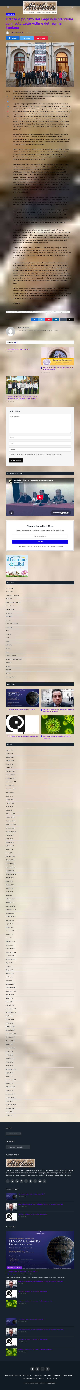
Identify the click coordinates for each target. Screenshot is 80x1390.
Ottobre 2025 (10, 785)
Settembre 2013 (11, 1069)
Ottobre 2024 (10, 828)
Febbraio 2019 (10, 1026)
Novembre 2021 (11, 952)
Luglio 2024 (9, 838)
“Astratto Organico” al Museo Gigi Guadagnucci (22, 736)
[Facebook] (8, 96)
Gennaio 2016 (10, 1058)
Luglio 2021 (9, 966)
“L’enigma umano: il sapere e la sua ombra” (21, 710)
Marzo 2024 (9, 853)
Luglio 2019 (9, 1016)
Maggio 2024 (10, 845)
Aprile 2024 (9, 849)
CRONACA (9, 599)
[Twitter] (8, 101)
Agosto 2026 (10, 750)
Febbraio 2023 (10, 899)
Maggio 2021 (10, 973)
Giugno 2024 (10, 842)
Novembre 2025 (11, 782)
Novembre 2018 (11, 1034)
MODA (8, 648)
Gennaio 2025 (10, 817)
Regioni (8, 666)
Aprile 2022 (9, 934)
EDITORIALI (9, 616)
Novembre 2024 (11, 824)
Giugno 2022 (10, 927)
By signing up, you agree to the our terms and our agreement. (41, 546)
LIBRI (7, 638)
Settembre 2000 (11, 1104)
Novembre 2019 (11, 1009)
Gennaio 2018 (10, 1041)
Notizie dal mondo (11, 655)
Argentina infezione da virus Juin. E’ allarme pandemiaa (57, 737)
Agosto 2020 (10, 994)
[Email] (8, 116)
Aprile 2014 (9, 1065)
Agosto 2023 (10, 877)
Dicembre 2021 (10, 948)
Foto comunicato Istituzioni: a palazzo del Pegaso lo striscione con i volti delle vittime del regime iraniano (38, 312)
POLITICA (8, 662)
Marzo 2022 (9, 938)
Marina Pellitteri (17, 32)
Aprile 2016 (9, 1055)
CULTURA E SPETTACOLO (13, 602)
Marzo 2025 (9, 810)
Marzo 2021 (9, 980)
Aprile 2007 (9, 1101)
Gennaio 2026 (10, 775)
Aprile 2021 (9, 977)
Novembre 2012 (11, 1080)
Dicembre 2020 (10, 987)
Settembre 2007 (11, 1097)
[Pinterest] (8, 111)
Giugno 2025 (10, 799)
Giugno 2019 (10, 1019)
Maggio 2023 (10, 888)
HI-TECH (8, 620)
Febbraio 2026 (10, 771)
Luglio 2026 (9, 753)
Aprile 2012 (9, 1083)
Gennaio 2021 (10, 984)
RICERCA (8, 670)
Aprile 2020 (9, 998)
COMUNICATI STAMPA (12, 595)
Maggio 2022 (10, 931)
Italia (7, 630)
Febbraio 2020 (10, 1005)
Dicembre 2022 (10, 906)
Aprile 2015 (9, 1062)
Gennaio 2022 (10, 945)
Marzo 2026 (9, 767)
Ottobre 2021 (10, 955)
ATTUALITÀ (9, 592)
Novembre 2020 (11, 991)
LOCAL (8, 641)
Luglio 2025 (9, 796)
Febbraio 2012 (10, 1087)
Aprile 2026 (9, 764)
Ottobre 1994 (10, 1108)
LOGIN (55, 1378)
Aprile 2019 (9, 1023)
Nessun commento (42, 32)
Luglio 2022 (9, 923)
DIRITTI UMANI (10, 609)
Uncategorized (10, 677)
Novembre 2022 (11, 909)
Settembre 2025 (11, 789)
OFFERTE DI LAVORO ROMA (14, 659)
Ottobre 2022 (10, 913)
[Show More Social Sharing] (50, 38)
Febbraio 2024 (10, 856)
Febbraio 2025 (10, 814)
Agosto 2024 (10, 835)
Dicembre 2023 (10, 863)
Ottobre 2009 (10, 1094)
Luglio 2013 (9, 1072)
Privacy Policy (52, 546)
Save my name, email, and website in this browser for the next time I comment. (37, 454)
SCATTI (8, 673)
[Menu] (8, 7)
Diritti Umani (9, 606)
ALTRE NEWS (10, 588)
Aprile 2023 (9, 892)
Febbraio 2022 (10, 941)
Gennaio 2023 (10, 902)
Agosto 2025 (10, 792)
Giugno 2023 (10, 885)
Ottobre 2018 (10, 1037)
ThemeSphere (51, 1383)
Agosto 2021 (10, 963)
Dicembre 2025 (10, 778)
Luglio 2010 (9, 1090)
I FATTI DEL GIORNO (12, 623)
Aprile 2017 (9, 1044)
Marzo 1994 (9, 1112)
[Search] (72, 7)
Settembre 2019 (11, 1012)
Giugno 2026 (10, 757)
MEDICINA (9, 645)
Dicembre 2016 (10, 1048)
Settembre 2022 (11, 916)
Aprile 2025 (9, 806)
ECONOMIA (9, 613)
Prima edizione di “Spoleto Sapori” (18, 349)
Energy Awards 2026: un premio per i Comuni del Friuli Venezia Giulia (58, 368)
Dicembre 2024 (10, 821)
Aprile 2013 (9, 1076)
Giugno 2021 (10, 970)
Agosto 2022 (10, 920)
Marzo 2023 (9, 895)
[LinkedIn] (8, 106)
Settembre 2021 (11, 959)
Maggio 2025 (10, 803)
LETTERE (8, 634)
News (7, 652)
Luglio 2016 (9, 1051)
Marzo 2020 (9, 1002)
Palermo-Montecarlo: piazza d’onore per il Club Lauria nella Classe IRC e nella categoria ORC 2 (22, 398)
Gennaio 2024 (10, 860)
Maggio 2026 (10, 760)
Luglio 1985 (9, 1115)
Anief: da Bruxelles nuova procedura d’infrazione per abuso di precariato (58, 710)
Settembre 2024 (11, 831)
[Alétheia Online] (40, 7)
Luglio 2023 (9, 881)
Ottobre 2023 (10, 870)
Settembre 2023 (11, 874)
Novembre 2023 (11, 867)
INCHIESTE (9, 627)
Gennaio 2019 (10, 1030)
